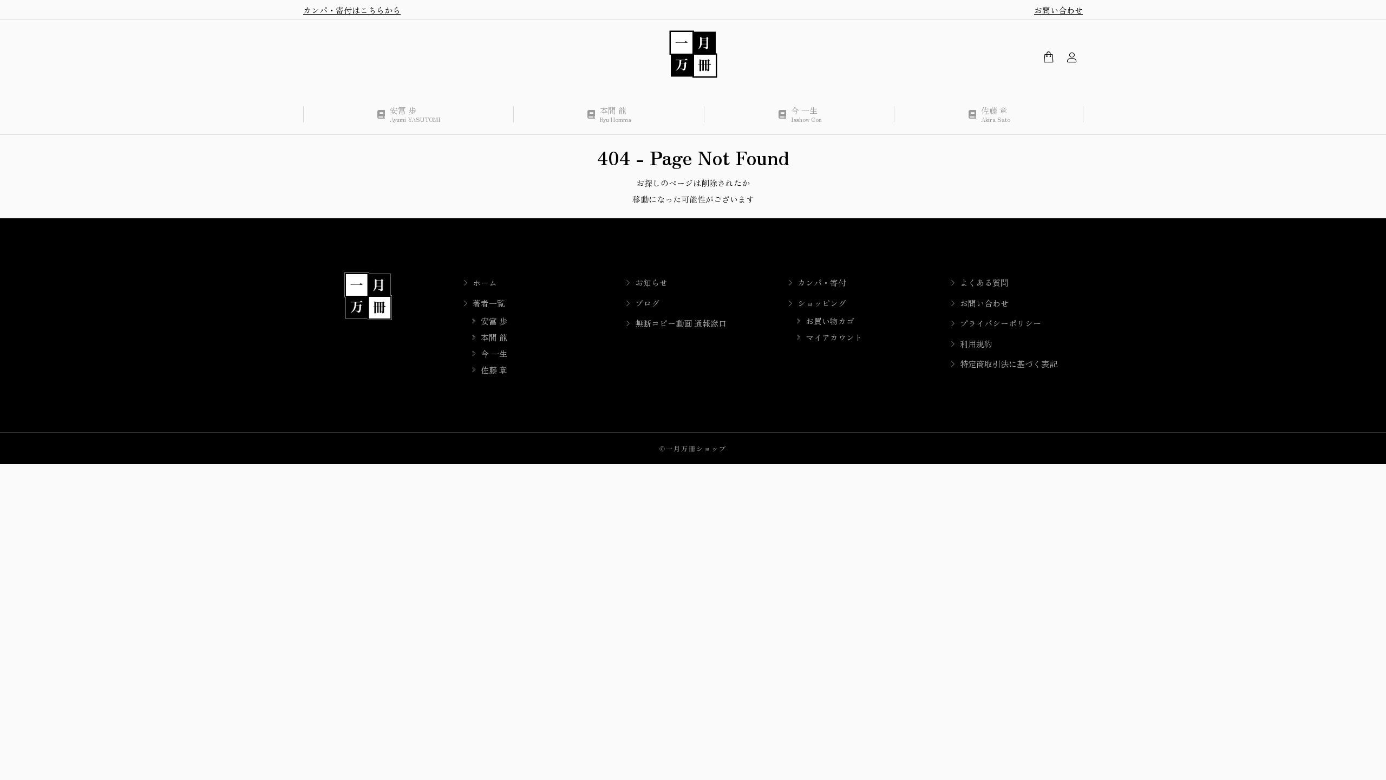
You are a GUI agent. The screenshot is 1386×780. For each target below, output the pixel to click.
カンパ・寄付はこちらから (352, 10)
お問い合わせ (1058, 10)
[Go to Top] (1370, 764)
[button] (160, 8)
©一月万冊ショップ (693, 448)
